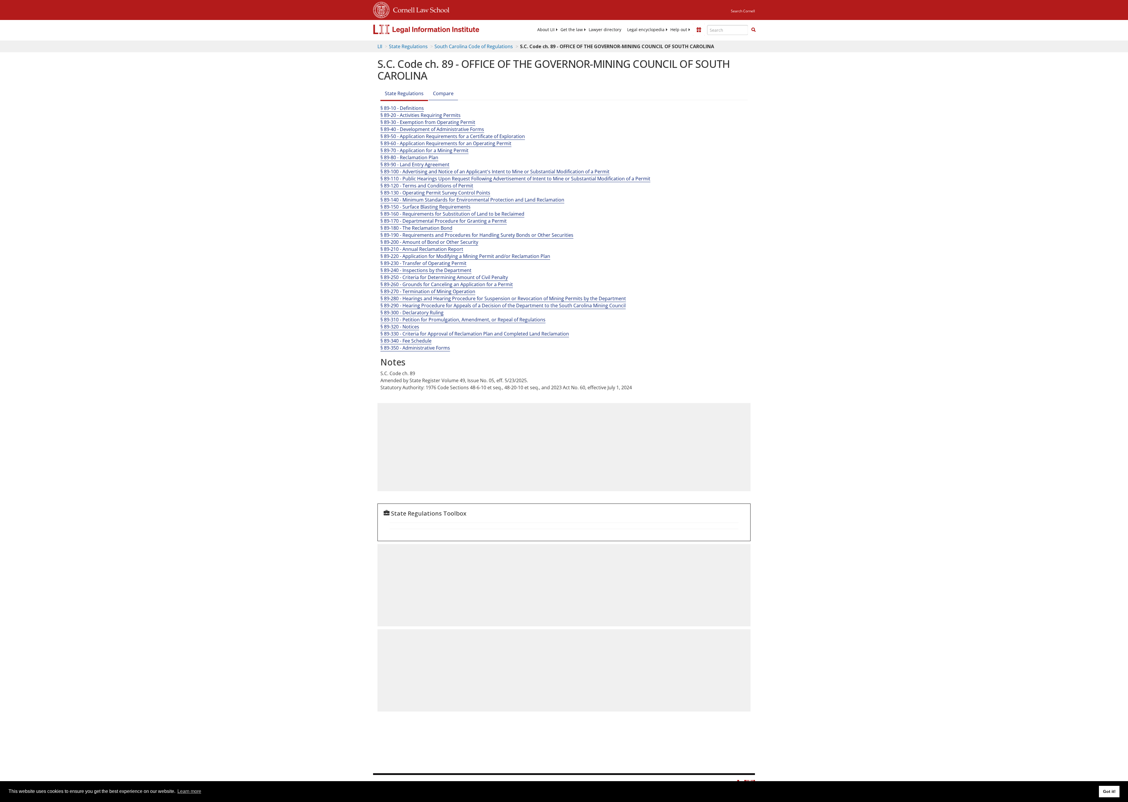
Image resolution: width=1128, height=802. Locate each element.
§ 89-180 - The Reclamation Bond (416, 228)
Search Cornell (743, 11)
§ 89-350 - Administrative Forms (415, 348)
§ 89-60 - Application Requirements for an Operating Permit (445, 143)
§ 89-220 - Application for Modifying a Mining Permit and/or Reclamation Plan (465, 256)
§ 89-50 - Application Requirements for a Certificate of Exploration (452, 136)
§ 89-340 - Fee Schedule (406, 341)
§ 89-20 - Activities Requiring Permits (420, 115)
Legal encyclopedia (645, 29)
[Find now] (753, 30)
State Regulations (408, 46)
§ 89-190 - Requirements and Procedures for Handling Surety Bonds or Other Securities (476, 235)
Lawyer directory (605, 29)
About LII (546, 29)
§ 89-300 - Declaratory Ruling (412, 312)
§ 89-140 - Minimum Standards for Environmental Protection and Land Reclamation (472, 200)
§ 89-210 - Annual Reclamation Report (421, 249)
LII (379, 46)
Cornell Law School (419, 9)
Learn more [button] (189, 791)
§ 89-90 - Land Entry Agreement (414, 164)
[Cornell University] (381, 9)
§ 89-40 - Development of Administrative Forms (432, 129)
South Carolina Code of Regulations (473, 46)
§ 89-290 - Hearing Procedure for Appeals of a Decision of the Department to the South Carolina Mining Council (503, 305)
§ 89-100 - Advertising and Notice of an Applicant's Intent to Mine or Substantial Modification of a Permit (495, 171)
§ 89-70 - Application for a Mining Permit (424, 150)
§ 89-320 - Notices (399, 326)
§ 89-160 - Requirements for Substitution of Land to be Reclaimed (452, 214)
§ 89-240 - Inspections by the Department (425, 270)
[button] (753, 30)
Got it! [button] (1109, 791)
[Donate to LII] (699, 30)
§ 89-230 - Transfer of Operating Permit (423, 263)
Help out (678, 29)
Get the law (571, 29)
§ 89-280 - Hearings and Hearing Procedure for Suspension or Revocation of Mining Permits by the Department (503, 298)
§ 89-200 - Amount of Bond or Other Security (429, 242)
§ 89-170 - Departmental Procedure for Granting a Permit (443, 221)
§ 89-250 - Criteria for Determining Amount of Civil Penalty (444, 277)
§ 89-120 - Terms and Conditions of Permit (426, 185)
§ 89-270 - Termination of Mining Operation (427, 291)
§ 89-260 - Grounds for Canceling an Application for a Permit (446, 284)
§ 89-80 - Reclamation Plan (409, 157)
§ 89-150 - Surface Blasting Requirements (425, 207)
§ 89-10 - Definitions (402, 108)
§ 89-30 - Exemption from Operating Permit (427, 122)
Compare (443, 93)
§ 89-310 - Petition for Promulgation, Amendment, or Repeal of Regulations (462, 319)
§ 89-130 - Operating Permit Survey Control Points (435, 192)
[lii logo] (439, 29)
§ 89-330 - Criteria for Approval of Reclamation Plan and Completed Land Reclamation (474, 333)
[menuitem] (546, 30)
